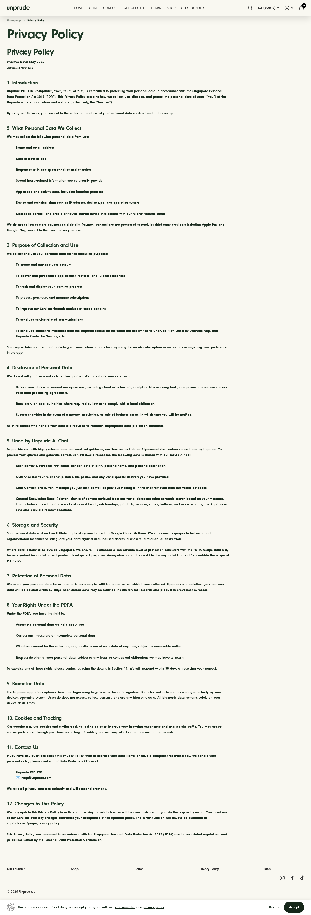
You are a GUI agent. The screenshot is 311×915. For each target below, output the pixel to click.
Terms (139, 869)
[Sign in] (289, 8)
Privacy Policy (209, 869)
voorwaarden (125, 907)
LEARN (156, 8)
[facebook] (292, 878)
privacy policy (153, 907)
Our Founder (16, 869)
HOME (79, 8)
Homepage (14, 20)
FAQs (267, 869)
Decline (274, 907)
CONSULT (110, 8)
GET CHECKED (134, 8)
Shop (74, 869)
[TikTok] (302, 878)
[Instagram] (282, 878)
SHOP (171, 8)
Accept (294, 907)
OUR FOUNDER (192, 8)
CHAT (93, 8)
